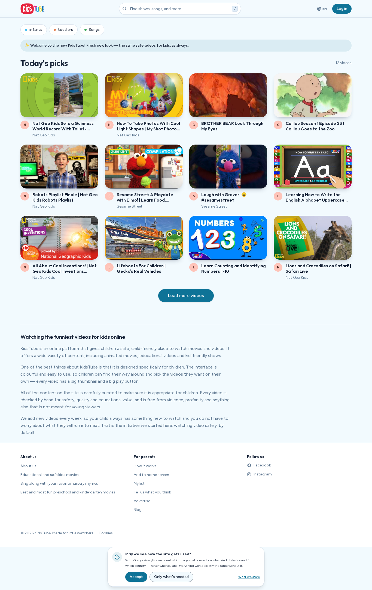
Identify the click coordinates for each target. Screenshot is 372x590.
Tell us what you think (152, 492)
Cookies (106, 533)
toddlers (65, 29)
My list (139, 483)
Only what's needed (171, 576)
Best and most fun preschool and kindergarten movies (67, 492)
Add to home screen (151, 474)
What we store (249, 577)
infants (35, 29)
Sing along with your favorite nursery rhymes (59, 483)
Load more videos (186, 295)
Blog (138, 509)
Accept (136, 576)
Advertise (142, 501)
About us (28, 466)
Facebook (262, 465)
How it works (145, 466)
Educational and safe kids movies (49, 474)
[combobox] (180, 9)
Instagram (263, 474)
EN (322, 10)
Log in (342, 8)
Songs (94, 29)
